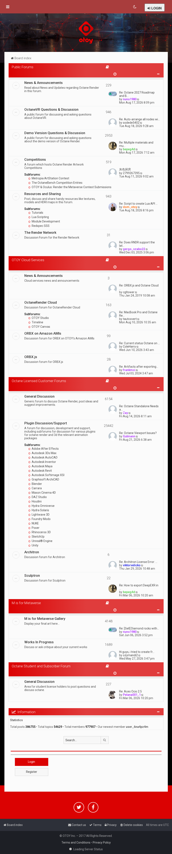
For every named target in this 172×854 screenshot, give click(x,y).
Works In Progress (39, 642)
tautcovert (130, 319)
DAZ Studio (39, 497)
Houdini (36, 501)
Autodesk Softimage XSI (47, 475)
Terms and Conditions (75, 842)
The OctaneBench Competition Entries (56, 182)
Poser (35, 527)
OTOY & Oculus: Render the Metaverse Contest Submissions (71, 187)
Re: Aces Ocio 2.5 (130, 691)
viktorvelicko (132, 565)
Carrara (36, 488)
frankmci (129, 370)
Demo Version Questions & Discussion (54, 133)
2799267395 (131, 173)
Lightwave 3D (40, 514)
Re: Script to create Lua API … (138, 203)
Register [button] (31, 771)
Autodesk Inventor (43, 462)
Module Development (45, 221)
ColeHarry (129, 346)
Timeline (37, 322)
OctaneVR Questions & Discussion (51, 109)
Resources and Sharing (42, 194)
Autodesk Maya (41, 466)
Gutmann (129, 436)
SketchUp (37, 536)
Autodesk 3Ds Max (43, 453)
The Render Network (40, 232)
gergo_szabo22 (134, 249)
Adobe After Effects (45, 448)
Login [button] (31, 761)
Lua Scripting (40, 217)
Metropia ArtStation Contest (50, 178)
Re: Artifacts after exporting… (138, 366)
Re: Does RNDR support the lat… (137, 244)
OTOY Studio (40, 318)
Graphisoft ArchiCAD (45, 479)
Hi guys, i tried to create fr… (136, 652)
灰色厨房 (125, 169)
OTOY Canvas (40, 326)
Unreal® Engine (41, 541)
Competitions (35, 159)
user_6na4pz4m (137, 726)
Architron (31, 552)
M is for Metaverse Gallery (44, 618)
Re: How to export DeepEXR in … (138, 587)
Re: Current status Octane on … (139, 343)
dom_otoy (130, 207)
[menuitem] (135, 7)
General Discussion (39, 396)
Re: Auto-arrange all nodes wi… (139, 119)
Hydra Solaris (40, 510)
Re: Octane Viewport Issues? (138, 433)
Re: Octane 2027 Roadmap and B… (137, 94)
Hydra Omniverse (43, 505)
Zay (125, 413)
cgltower (128, 292)
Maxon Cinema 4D (43, 492)
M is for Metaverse (26, 603)
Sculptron (32, 575)
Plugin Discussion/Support (45, 423)
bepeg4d (129, 149)
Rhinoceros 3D (41, 532)
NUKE (35, 523)
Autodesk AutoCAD (44, 457)
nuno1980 (130, 99)
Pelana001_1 (132, 694)
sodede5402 (131, 122)
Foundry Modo (41, 519)
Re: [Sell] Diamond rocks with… (139, 628)
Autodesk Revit (41, 470)
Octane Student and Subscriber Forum (41, 666)
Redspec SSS (40, 225)
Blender (36, 483)
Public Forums (22, 67)
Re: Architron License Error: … (138, 562)
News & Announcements (43, 83)
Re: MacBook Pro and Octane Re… (138, 314)
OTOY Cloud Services (28, 260)
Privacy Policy (102, 842)
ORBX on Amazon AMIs (42, 333)
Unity (34, 545)
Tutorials (37, 212)
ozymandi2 (130, 655)
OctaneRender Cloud (40, 302)
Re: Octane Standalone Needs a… (139, 408)
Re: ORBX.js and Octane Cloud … (139, 287)
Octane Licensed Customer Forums (39, 381)
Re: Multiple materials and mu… (136, 144)
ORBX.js (30, 357)
